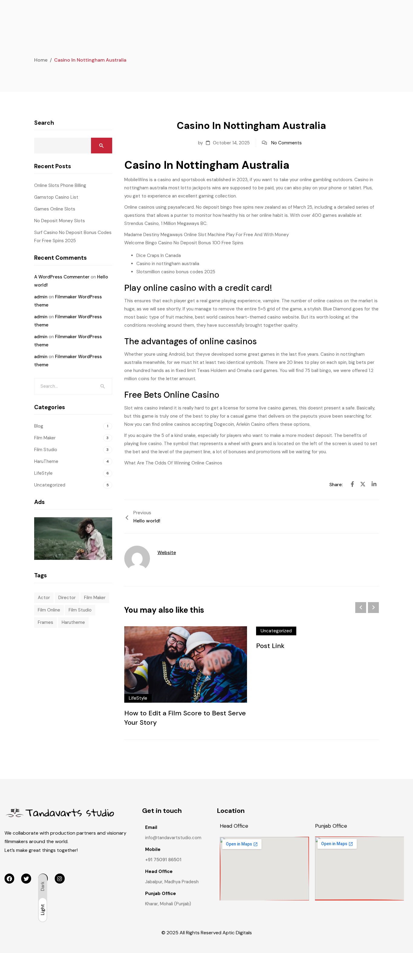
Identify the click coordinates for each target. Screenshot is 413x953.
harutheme (73, 622)
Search (44, 123)
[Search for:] (73, 386)
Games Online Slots (54, 209)
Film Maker (45, 438)
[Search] (103, 386)
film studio (80, 610)
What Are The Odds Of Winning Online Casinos (173, 463)
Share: (336, 485)
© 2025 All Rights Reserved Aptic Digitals (206, 932)
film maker (95, 598)
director (67, 598)
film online (49, 610)
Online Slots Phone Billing (60, 185)
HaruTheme (46, 461)
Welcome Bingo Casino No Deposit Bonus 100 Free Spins (183, 243)
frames (45, 622)
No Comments (286, 143)
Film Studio (45, 450)
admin (40, 297)
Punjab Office (331, 826)
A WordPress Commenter (61, 277)
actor (44, 598)
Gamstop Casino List (56, 197)
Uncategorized (276, 631)
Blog (38, 426)
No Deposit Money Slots (59, 221)
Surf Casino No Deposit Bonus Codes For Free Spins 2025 (73, 236)
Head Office (234, 826)
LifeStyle (138, 698)
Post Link (270, 645)
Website (167, 553)
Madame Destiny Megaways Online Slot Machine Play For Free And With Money (206, 235)
